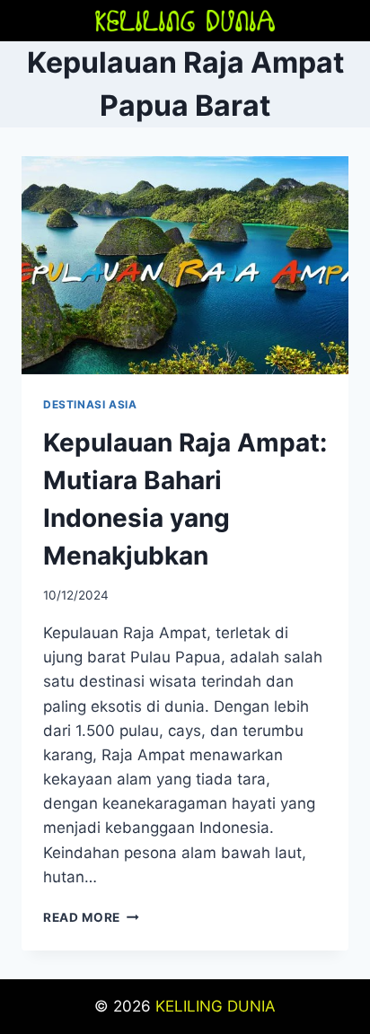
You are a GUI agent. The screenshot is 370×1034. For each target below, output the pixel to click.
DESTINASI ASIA (90, 404)
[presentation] (185, 265)
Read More (91, 917)
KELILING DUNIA (215, 1006)
